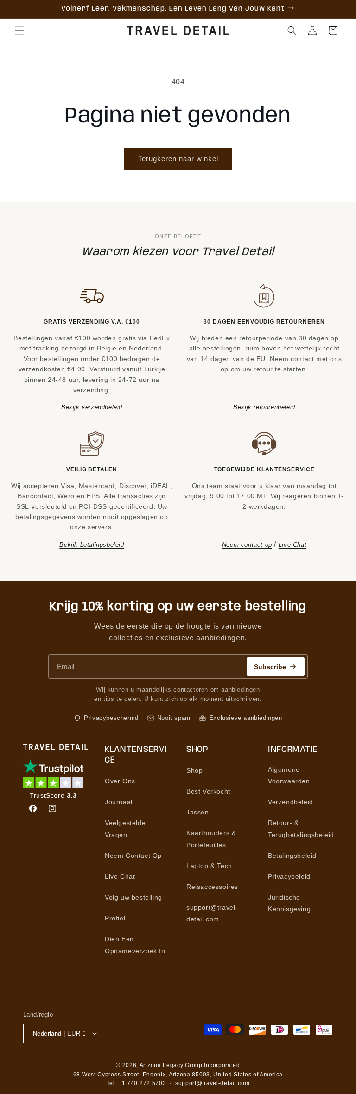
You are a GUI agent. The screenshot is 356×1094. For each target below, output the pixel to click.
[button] (19, 30)
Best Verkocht (208, 791)
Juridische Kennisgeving (289, 903)
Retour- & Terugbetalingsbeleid (301, 828)
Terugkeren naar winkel (178, 159)
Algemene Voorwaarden (289, 775)
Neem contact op (247, 544)
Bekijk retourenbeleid (264, 407)
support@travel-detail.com (212, 913)
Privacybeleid (289, 876)
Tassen (197, 812)
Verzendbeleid (290, 802)
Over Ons (120, 781)
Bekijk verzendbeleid (91, 407)
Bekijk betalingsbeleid (91, 544)
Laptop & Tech (209, 865)
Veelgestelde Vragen (125, 828)
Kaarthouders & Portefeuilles (211, 838)
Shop (194, 770)
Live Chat (292, 544)
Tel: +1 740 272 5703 (136, 1083)
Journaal (119, 802)
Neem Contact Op (133, 855)
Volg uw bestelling (133, 897)
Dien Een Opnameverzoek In (135, 944)
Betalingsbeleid (292, 855)
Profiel (115, 918)
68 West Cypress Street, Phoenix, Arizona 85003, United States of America (178, 1074)
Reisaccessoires (212, 886)
